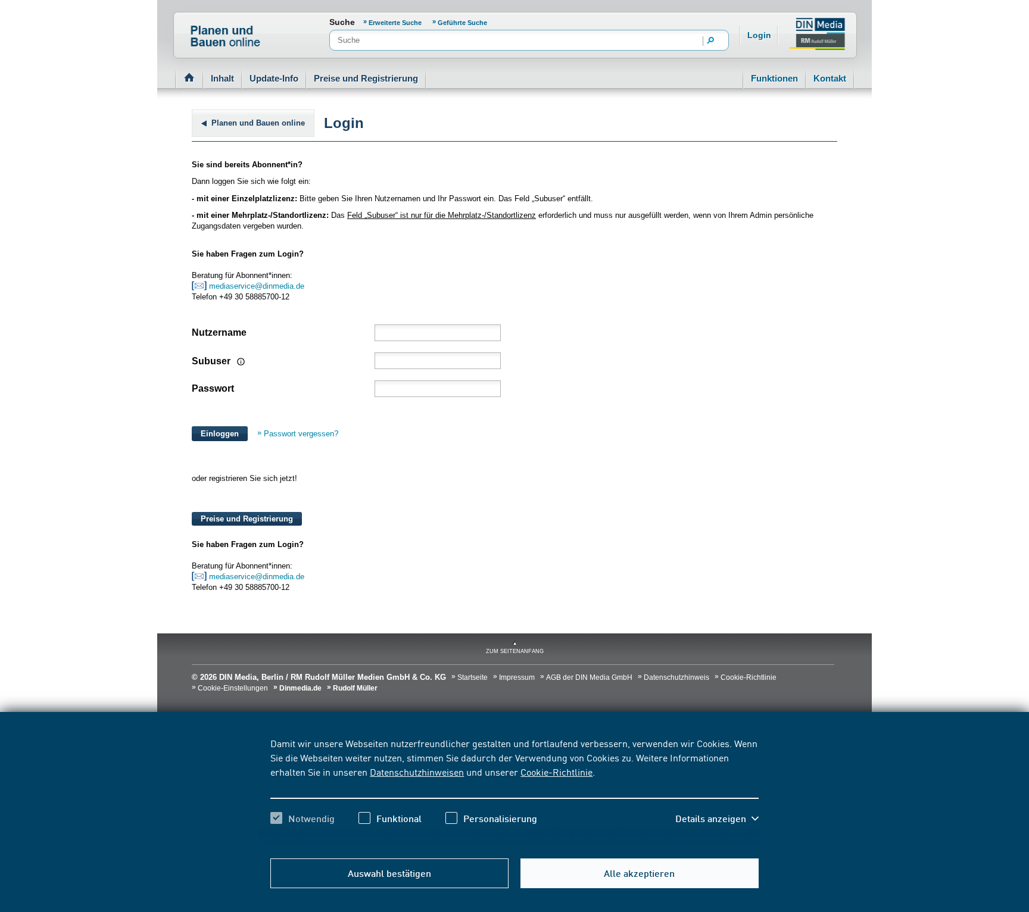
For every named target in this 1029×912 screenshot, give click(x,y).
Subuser (212, 361)
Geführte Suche (462, 22)
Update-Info (274, 78)
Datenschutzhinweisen (417, 771)
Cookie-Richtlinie (556, 771)
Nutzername (219, 332)
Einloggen (220, 433)
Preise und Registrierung (366, 78)
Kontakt (829, 78)
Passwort (213, 388)
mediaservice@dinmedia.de (258, 286)
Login (759, 35)
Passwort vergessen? (301, 433)
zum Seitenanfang (515, 651)
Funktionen (774, 78)
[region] (514, 791)
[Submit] (711, 41)
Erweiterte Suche (396, 22)
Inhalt (222, 78)
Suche (342, 22)
